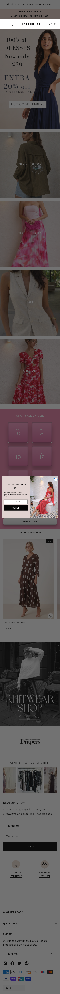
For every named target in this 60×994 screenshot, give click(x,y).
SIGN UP (15, 508)
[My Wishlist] (50, 24)
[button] (11, 24)
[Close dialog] (55, 479)
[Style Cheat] (30, 24)
